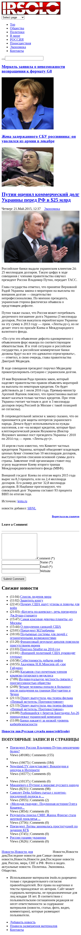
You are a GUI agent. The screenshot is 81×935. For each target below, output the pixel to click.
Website (45, 571)
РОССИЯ (17, 39)
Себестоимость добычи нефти (41, 660)
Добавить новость (23, 922)
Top (12, 24)
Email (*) (46, 566)
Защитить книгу (31, 600)
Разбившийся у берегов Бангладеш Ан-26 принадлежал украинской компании (44, 714)
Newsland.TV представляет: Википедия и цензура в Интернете (39, 768)
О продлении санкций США (40, 626)
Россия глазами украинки (28, 837)
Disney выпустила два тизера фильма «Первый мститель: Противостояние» (41, 699)
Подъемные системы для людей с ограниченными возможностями (39, 636)
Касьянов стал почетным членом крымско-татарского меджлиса (38, 673)
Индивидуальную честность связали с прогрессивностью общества (41, 681)
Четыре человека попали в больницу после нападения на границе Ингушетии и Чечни (40, 690)
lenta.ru (22, 501)
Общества (17, 28)
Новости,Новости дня (17, 852)
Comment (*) (46, 558)
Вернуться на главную (65, 516)
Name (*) (46, 562)
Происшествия (20, 43)
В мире (15, 36)
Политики (17, 32)
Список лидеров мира (35, 596)
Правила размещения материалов (33, 926)
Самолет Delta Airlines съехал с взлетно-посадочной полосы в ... (38, 794)
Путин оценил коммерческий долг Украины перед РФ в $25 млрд (40, 197)
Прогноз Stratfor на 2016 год (40, 649)
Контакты (17, 51)
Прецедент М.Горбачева (37, 630)
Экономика (18, 47)
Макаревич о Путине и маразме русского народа (44, 785)
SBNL (31, 508)
